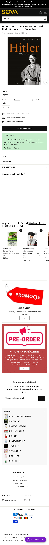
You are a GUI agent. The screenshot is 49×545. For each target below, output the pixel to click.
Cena (4, 91)
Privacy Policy (18, 483)
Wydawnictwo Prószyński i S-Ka (14, 33)
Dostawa (17, 100)
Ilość (4, 103)
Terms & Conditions (20, 486)
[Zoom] (46, 82)
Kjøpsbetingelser (19, 477)
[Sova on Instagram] (25, 500)
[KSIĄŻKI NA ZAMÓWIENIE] (24, 337)
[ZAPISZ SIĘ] (41, 398)
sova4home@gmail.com (27, 364)
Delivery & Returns (20, 480)
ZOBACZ (24, 318)
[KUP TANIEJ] (24, 294)
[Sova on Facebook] (30, 500)
